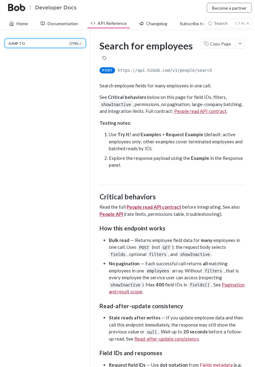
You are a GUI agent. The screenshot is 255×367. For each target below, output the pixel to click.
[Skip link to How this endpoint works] (95, 228)
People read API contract (200, 111)
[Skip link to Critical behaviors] (95, 197)
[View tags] (104, 59)
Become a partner (229, 8)
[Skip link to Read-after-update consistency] (95, 306)
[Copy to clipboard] (218, 71)
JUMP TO (44, 43)
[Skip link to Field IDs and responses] (95, 353)
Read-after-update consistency (166, 338)
